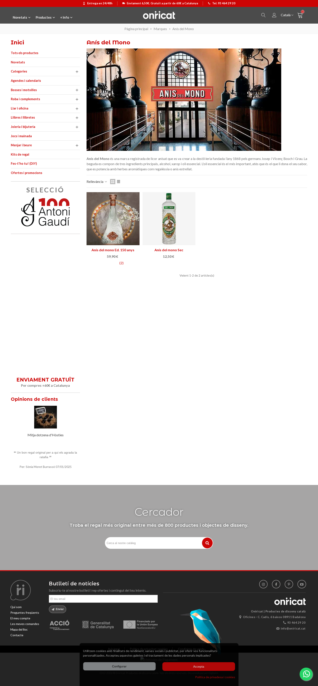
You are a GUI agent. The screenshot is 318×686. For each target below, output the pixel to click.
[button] (71, 400)
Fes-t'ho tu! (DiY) (24, 163)
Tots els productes (24, 53)
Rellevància (95, 181)
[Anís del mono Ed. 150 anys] (113, 218)
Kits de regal (20, 154)
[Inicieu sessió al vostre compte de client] (274, 15)
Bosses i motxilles (24, 90)
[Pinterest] (289, 584)
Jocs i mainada (21, 136)
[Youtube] (301, 584)
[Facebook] (276, 584)
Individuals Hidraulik (45, 435)
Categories (19, 71)
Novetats (18, 62)
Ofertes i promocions (26, 173)
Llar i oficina (19, 108)
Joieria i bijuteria (23, 127)
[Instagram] (263, 584)
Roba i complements (25, 99)
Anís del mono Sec (168, 250)
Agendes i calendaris (26, 80)
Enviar (59, 609)
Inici (17, 42)
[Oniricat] (159, 15)
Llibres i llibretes (23, 117)
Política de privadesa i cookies (215, 677)
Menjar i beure (21, 145)
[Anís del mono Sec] (169, 218)
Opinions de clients (34, 399)
